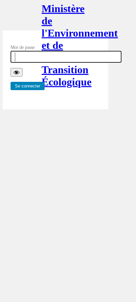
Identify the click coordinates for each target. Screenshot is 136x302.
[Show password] (16, 72)
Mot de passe (23, 47)
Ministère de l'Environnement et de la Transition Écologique (55, 16)
